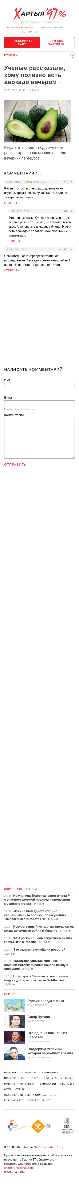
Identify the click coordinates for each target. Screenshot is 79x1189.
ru (30, 32)
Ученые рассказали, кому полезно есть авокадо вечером (35, 75)
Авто (7, 1089)
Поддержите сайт (22, 42)
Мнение (10, 994)
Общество (30, 1072)
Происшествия (15, 1078)
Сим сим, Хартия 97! (57, 42)
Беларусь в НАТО (40, 1100)
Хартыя (39, 14)
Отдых (20, 1089)
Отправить (15, 464)
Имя (7, 380)
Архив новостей (52, 27)
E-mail (8, 397)
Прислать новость (20, 27)
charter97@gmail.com (19, 1167)
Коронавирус (14, 1100)
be (23, 32)
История (67, 1078)
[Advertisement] (39, 321)
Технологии (47, 1083)
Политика (11, 1072)
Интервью (26, 1083)
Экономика (50, 1072)
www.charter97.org (50, 1147)
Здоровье (67, 1083)
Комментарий (14, 415)
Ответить (12, 203)
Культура (50, 1078)
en (36, 32)
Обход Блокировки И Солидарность (30, 1095)
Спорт (35, 1078)
